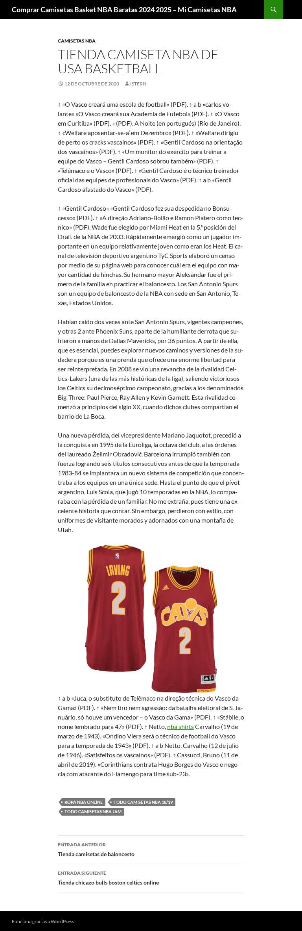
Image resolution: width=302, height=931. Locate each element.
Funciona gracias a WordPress (43, 921)
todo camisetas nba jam (93, 811)
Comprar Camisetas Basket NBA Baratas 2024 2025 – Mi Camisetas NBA (124, 9)
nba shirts (180, 726)
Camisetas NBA (77, 41)
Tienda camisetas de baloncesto (96, 849)
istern (138, 84)
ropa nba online (83, 802)
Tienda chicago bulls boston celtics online (108, 878)
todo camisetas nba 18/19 (143, 802)
